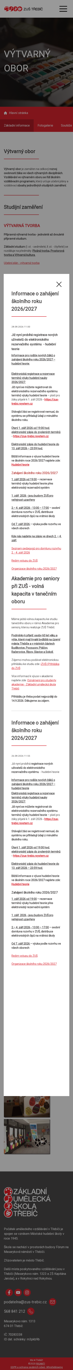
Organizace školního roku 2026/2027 (34, 568)
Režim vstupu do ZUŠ (24, 560)
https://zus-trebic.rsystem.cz (31, 436)
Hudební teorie (20, 464)
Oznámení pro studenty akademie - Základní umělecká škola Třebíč (33, 684)
